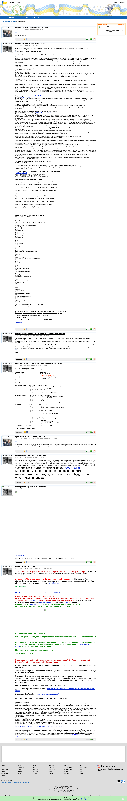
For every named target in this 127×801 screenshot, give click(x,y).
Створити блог (35, 17)
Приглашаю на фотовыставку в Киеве (30, 437)
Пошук (34, 765)
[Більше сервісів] (28, 39)
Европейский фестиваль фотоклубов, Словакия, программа (38, 363)
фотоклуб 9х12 (38, 335)
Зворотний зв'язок (6, 782)
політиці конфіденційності (84, 798)
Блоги (81, 769)
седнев (25, 335)
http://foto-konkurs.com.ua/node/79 (42, 96)
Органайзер (4, 773)
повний (93, 24)
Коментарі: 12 (19, 432)
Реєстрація (122, 2)
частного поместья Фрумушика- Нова (44, 112)
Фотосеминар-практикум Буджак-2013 (30, 43)
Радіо (3, 775)
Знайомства (102, 24)
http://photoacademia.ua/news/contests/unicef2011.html (37, 593)
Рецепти (35, 773)
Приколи (35, 769)
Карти (50, 771)
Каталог (66, 765)
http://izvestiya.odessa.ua (27, 97)
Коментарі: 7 (19, 39)
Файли (19, 773)
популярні (14, 24)
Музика (51, 773)
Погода (35, 767)
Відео (3, 771)
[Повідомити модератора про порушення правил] (94, 39)
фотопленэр (40, 29)
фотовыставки (27, 568)
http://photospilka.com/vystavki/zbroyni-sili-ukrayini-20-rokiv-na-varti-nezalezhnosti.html (38, 726)
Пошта (3, 765)
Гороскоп (51, 767)
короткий (88, 24)
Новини (66, 771)
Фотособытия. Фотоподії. (25, 566)
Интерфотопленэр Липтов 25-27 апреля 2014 (32, 487)
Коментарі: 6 (19, 359)
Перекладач (4, 769)
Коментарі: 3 (19, 739)
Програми (51, 765)
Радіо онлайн (108, 766)
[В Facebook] (26, 39)
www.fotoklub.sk (72, 467)
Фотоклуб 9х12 (7, 43)
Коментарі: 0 (19, 329)
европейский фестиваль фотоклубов (32, 365)
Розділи (18, 2)
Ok (123, 798)
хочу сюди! (121, 24)
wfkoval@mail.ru (21, 173)
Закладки (82, 765)
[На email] (24, 39)
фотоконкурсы (34, 568)
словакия (26, 488)
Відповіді (66, 773)
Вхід (115, 2)
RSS (2, 767)
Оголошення (20, 767)
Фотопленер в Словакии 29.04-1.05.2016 (30, 455)
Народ (19, 769)
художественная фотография (37, 457)
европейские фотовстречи (30, 29)
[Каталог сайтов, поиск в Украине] (121, 780)
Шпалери (19, 771)
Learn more (84, 799)
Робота (19, 765)
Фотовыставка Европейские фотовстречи (31, 28)
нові (9, 24)
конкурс (32, 600)
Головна (11, 2)
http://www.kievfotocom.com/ (47, 694)
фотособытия (48, 568)
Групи (81, 773)
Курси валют (83, 767)
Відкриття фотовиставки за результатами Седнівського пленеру (40, 333)
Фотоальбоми (68, 769)
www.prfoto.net (53, 583)
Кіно (81, 771)
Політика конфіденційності (21, 782)
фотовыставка (31, 335)
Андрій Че (6, 27)
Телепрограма (68, 767)
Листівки (35, 771)
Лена (108, 26)
